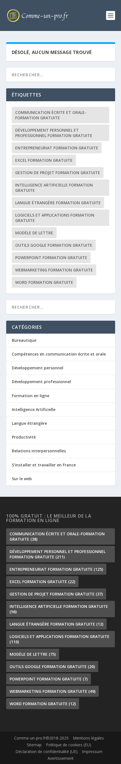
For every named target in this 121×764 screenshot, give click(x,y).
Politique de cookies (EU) (68, 744)
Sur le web (22, 478)
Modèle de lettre (34, 232)
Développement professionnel (41, 381)
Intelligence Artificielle (33, 409)
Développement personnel (37, 367)
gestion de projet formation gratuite (57, 172)
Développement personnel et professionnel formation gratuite (53, 132)
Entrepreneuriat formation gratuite (56, 147)
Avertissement (61, 758)
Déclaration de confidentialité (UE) (46, 751)
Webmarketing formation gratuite (54, 270)
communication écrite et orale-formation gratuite (50, 115)
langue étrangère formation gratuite (58, 202)
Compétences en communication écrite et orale (59, 354)
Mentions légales (88, 738)
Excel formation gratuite (44, 160)
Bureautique (24, 340)
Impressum (92, 751)
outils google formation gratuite (53, 245)
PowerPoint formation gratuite (51, 257)
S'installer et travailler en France (44, 465)
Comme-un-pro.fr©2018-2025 (41, 738)
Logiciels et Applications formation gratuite (54, 217)
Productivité (24, 437)
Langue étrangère (29, 423)
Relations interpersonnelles (39, 450)
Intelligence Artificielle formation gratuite (54, 187)
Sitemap (34, 744)
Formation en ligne (30, 395)
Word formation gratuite (44, 282)
